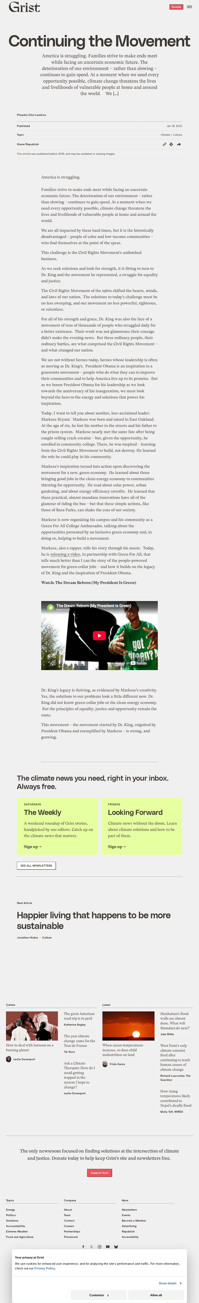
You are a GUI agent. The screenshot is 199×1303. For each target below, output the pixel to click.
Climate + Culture (171, 134)
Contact (69, 1220)
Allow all (156, 1295)
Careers (69, 1226)
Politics (11, 1215)
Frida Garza (117, 1064)
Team (67, 1215)
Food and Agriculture (19, 1236)
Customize (96, 1295)
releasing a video (65, 554)
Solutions (12, 1220)
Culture (47, 937)
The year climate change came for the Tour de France (79, 1041)
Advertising (129, 1226)
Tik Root (69, 1051)
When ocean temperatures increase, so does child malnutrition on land (122, 1050)
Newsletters (129, 1209)
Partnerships (72, 1231)
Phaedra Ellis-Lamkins (31, 114)
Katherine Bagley (75, 1024)
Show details (167, 1283)
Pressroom (71, 1236)
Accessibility (130, 1236)
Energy (10, 1209)
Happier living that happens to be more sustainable (94, 920)
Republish (128, 1231)
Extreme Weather (17, 1231)
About (68, 1209)
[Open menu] (189, 7)
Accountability (15, 1226)
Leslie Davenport (24, 1059)
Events (126, 1215)
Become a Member (134, 1220)
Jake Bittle (167, 1034)
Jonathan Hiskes (27, 937)
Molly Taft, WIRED (171, 1111)
